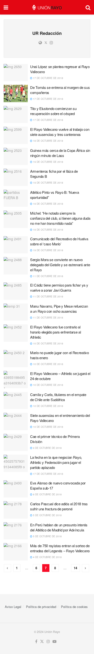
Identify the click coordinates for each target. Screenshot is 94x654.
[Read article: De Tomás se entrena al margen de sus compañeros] (16, 93)
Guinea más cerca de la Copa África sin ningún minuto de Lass (60, 153)
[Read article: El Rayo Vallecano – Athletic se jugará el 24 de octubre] (16, 379)
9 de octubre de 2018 (47, 448)
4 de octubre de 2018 (47, 557)
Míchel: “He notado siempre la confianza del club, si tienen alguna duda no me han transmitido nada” (60, 218)
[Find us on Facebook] (36, 641)
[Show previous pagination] (7, 568)
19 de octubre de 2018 (47, 162)
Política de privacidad (41, 606)
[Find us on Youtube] (54, 641)
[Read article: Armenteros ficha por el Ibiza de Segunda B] (16, 177)
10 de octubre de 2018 (47, 343)
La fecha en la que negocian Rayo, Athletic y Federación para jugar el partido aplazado (56, 462)
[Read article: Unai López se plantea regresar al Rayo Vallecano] (16, 72)
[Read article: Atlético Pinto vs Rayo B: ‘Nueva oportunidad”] (16, 198)
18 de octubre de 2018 (47, 140)
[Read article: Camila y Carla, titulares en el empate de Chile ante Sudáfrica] (16, 400)
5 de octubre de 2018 (47, 515)
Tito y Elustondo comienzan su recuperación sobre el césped (53, 111)
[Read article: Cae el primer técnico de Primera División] (16, 442)
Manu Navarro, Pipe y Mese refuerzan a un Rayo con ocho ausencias (59, 309)
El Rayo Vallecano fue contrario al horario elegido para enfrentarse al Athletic (55, 332)
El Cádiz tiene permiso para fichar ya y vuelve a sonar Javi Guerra (59, 287)
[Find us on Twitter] (42, 641)
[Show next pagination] (85, 568)
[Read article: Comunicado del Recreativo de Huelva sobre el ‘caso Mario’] (16, 245)
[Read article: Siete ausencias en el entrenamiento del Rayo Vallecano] (16, 421)
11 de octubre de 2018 (47, 276)
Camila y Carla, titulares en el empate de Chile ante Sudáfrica (58, 397)
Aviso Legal (13, 606)
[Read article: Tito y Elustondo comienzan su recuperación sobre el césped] (16, 114)
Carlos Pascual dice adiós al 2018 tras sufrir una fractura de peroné (59, 506)
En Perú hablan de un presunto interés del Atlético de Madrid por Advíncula (58, 527)
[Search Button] (88, 7)
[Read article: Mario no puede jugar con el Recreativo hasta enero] (16, 358)
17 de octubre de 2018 (47, 78)
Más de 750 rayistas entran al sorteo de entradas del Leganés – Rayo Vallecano (60, 548)
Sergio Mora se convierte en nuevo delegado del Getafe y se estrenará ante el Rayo (60, 264)
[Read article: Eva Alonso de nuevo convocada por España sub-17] (16, 489)
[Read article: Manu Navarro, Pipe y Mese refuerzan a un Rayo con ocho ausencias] (16, 312)
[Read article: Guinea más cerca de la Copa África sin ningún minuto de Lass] (16, 156)
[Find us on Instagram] (48, 641)
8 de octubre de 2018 (47, 494)
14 (75, 568)
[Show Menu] (6, 7)
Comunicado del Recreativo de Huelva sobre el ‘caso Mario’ (59, 241)
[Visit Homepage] (47, 7)
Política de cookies (74, 606)
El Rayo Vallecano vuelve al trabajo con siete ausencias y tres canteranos (59, 132)
